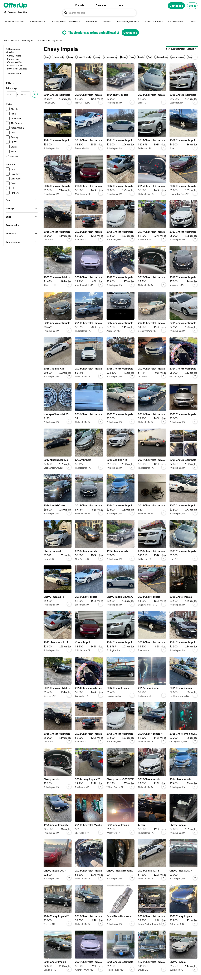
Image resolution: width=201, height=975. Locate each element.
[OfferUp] (15, 6)
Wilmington (27, 40)
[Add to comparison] (69, 102)
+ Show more (14, 73)
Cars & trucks (41, 40)
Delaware (15, 40)
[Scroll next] (195, 57)
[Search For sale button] (65, 12)
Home (6, 40)
